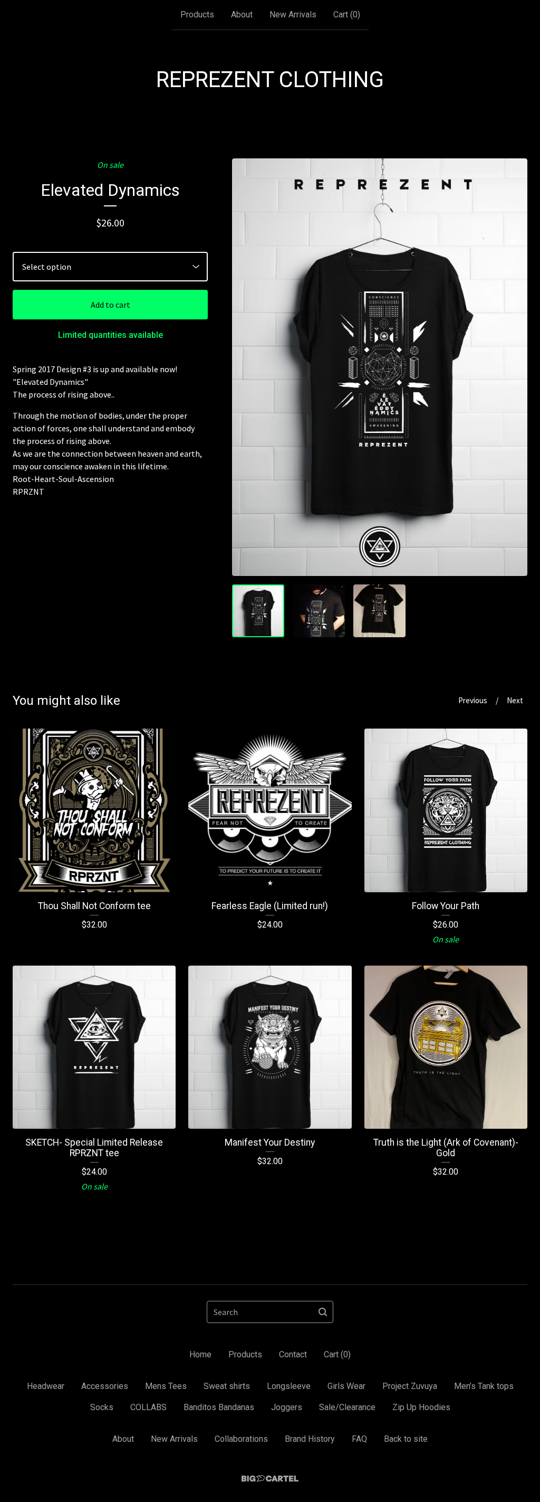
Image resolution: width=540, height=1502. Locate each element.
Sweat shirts (227, 1386)
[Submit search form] (322, 1312)
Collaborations (241, 1439)
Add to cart (110, 304)
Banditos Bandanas (219, 1407)
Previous (472, 700)
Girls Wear (346, 1386)
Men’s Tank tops (484, 1386)
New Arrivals (292, 15)
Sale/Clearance (347, 1407)
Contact (293, 1354)
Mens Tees (166, 1386)
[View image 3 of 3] (379, 610)
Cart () (346, 15)
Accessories (104, 1386)
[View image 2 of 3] (319, 610)
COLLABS (148, 1407)
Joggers (286, 1407)
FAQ (359, 1439)
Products (197, 15)
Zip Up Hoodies (421, 1407)
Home (200, 1354)
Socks (101, 1407)
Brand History (310, 1439)
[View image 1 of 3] (258, 610)
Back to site (406, 1439)
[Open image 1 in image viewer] (379, 367)
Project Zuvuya (409, 1386)
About (242, 15)
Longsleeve (289, 1386)
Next (515, 700)
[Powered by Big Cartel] (270, 1478)
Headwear (45, 1386)
